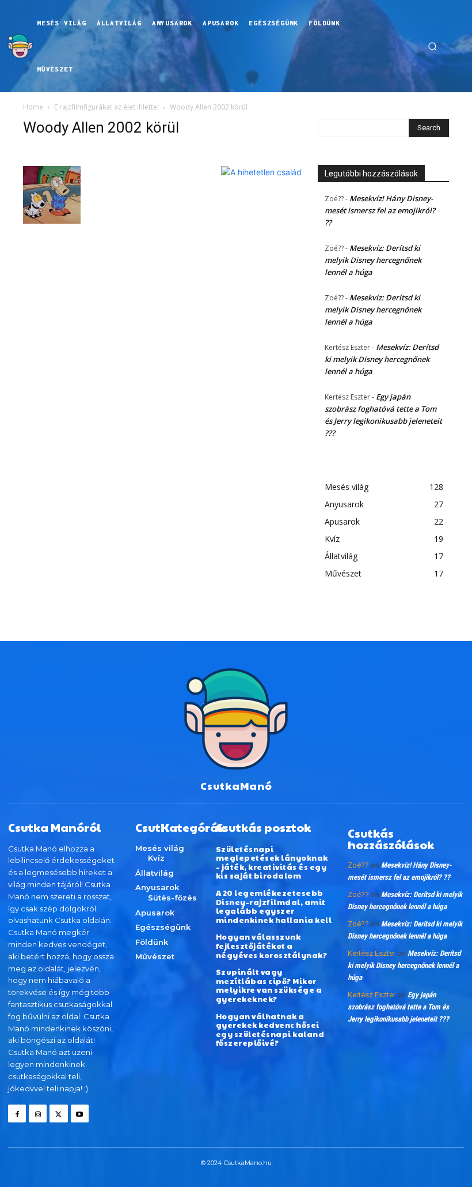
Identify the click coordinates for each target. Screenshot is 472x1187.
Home (33, 107)
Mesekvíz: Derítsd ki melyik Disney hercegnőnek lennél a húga (373, 260)
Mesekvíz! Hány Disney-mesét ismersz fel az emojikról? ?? (380, 210)
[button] (432, 46)
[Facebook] (17, 1113)
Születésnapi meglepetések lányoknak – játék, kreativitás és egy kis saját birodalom (272, 862)
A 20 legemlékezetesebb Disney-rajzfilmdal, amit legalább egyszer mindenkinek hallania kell (274, 906)
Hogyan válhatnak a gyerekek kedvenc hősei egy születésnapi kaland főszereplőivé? (270, 1030)
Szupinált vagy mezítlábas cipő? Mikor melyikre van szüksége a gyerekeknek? (269, 985)
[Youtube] (80, 1113)
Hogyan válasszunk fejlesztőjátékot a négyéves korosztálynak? (272, 946)
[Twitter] (58, 1113)
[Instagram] (38, 1113)
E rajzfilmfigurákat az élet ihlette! (106, 107)
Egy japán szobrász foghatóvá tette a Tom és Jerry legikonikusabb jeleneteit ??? (398, 1006)
